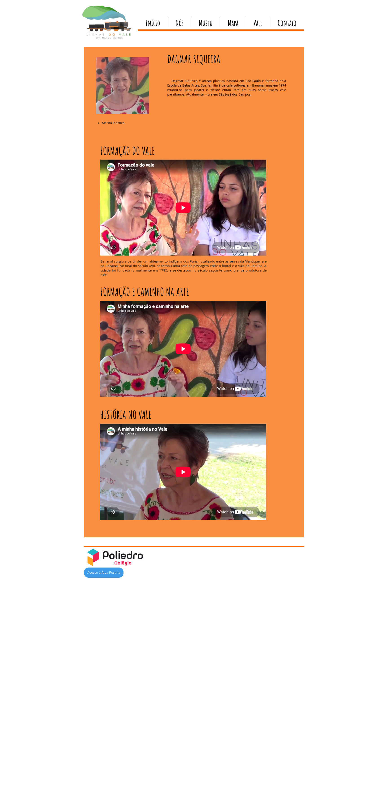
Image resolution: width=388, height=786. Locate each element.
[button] (179, 22)
